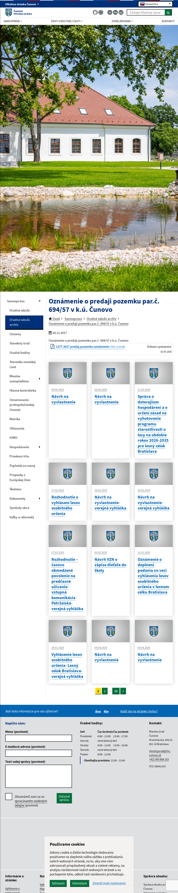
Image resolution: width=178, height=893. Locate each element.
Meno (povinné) (16, 732)
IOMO (13, 437)
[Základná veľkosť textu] (115, 12)
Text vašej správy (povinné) (25, 761)
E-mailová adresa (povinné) (25, 746)
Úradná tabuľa (20, 310)
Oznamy (15, 334)
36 (116, 691)
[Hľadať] (168, 12)
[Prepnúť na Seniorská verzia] (95, 12)
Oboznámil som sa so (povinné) (31, 800)
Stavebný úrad (20, 343)
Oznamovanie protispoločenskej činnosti (22, 405)
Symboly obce (19, 508)
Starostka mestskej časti (23, 364)
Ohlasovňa (17, 428)
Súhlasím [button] (58, 883)
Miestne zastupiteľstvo (19, 378)
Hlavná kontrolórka (23, 390)
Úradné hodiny (20, 352)
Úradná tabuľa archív (20, 322)
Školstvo (15, 489)
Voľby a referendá (22, 517)
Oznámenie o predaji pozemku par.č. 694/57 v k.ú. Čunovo (88, 323)
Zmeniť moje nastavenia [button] (109, 883)
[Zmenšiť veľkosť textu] (109, 12)
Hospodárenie (19, 447)
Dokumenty (17, 498)
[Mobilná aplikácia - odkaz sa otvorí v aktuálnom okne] (100, 12)
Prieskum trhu (19, 456)
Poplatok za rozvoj (22, 465)
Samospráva (16, 301)
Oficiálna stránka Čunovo (21, 4)
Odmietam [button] (79, 883)
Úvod (56, 319)
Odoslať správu (64, 798)
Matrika (15, 419)
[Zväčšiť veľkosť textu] (121, 12)
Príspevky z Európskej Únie (20, 477)
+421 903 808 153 (159, 759)
